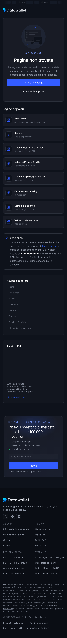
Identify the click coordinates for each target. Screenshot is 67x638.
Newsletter (40, 534)
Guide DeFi (40, 540)
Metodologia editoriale (14, 534)
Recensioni (40, 545)
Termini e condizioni (39, 623)
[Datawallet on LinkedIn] (18, 516)
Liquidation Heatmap (13, 573)
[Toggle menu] (62, 10)
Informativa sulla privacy (14, 623)
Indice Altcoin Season (46, 573)
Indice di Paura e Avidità (47, 568)
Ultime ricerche (42, 529)
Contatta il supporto (33, 91)
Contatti (7, 545)
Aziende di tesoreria (13, 568)
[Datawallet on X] (5, 516)
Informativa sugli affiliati (38, 628)
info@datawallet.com (16, 397)
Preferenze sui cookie (13, 628)
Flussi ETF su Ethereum (15, 562)
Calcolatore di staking (46, 562)
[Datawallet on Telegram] (12, 516)
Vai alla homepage (33, 82)
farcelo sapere (49, 246)
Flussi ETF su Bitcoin (13, 557)
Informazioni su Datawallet (16, 529)
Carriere (7, 540)
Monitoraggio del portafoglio (49, 557)
